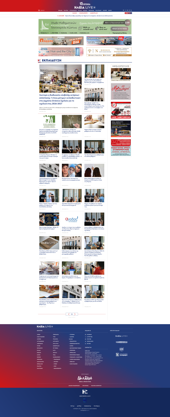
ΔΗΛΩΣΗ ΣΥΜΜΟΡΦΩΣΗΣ (74, 385)
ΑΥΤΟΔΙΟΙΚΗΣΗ (73, 10)
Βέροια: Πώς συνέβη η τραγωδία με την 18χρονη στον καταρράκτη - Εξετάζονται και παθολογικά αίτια (89, 15)
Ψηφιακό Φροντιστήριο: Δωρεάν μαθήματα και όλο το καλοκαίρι (92, 130)
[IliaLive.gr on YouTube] (127, 10)
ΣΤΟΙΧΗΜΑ (72, 334)
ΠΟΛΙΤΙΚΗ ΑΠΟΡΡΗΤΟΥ (96, 385)
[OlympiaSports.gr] (122, 342)
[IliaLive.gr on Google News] (129, 10)
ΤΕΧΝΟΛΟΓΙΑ (56, 334)
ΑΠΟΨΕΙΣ (105, 10)
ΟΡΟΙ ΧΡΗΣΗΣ (85, 385)
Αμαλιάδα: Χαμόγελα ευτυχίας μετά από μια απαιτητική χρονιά (71, 204)
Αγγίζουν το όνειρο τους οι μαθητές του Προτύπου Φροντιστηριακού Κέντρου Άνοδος (71, 228)
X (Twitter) (89, 336)
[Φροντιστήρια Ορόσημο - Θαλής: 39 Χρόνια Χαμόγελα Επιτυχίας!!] (49, 219)
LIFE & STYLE (55, 343)
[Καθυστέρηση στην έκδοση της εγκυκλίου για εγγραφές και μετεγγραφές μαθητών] (72, 242)
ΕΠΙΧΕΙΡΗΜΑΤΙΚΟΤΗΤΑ (75, 343)
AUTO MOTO (56, 341)
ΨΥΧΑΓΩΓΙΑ (55, 339)
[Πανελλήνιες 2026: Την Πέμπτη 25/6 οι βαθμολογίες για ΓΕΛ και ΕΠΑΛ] (94, 291)
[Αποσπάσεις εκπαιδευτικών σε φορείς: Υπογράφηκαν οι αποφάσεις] (72, 268)
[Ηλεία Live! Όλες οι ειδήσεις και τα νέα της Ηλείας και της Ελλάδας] (85, 5)
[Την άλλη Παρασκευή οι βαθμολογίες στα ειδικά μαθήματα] (94, 146)
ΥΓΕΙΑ (54, 336)
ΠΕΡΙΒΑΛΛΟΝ (40, 363)
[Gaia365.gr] (122, 348)
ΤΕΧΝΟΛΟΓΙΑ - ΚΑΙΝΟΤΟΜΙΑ (76, 357)
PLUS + (54, 350)
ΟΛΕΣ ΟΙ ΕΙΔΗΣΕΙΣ (40, 336)
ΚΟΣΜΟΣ (85, 10)
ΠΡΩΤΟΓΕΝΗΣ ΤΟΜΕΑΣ (75, 354)
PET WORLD (55, 348)
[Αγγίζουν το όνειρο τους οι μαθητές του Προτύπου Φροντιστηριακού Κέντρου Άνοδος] (72, 219)
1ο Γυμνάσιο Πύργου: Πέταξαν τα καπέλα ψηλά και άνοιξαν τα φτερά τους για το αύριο (48, 156)
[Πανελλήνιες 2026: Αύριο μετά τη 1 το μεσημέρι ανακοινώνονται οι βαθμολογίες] (49, 242)
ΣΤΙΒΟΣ (55, 363)
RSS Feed (89, 343)
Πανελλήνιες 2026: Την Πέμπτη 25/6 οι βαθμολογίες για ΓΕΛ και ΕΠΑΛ (93, 300)
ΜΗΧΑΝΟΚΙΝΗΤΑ (57, 368)
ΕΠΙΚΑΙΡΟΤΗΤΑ (73, 341)
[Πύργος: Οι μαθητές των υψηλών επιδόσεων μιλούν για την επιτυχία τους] (94, 195)
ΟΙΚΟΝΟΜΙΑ (91, 10)
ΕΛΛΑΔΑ (80, 10)
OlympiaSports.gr (87, 405)
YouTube (89, 339)
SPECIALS (55, 352)
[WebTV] (128, 13)
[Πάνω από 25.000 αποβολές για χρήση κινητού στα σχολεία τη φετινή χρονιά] (94, 268)
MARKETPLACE (56, 345)
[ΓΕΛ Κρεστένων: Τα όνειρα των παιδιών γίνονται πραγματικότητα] (72, 170)
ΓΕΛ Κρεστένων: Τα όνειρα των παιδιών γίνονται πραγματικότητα (71, 179)
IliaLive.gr (72, 405)
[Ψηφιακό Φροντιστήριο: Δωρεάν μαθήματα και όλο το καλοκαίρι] (94, 121)
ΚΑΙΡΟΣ (110, 10)
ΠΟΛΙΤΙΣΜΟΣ (98, 10)
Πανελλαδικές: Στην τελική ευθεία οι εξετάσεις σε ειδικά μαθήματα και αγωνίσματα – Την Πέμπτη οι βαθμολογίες (48, 302)
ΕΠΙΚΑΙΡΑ (60, 10)
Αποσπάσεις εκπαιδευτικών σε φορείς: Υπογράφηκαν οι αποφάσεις (71, 276)
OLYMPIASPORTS (56, 357)
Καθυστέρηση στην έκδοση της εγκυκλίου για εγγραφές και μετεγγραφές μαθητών (70, 252)
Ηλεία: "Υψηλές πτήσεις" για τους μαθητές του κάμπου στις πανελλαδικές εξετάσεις (48, 205)
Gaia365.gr (79, 405)
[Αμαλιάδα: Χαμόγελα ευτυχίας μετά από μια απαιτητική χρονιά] (72, 195)
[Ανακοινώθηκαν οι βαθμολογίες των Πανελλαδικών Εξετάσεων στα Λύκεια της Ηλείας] (94, 219)
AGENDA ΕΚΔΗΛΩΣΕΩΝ (75, 359)
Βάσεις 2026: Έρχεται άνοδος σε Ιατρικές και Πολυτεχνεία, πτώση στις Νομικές (93, 180)
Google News (90, 341)
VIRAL (54, 354)
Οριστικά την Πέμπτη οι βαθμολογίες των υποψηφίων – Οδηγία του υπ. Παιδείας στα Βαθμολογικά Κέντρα (72, 301)
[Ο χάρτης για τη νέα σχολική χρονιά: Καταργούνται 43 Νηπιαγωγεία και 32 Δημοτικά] (49, 268)
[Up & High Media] (85, 379)
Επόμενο (75, 314)
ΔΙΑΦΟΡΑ (72, 336)
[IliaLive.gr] (122, 336)
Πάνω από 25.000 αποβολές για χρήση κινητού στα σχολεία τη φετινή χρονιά (94, 277)
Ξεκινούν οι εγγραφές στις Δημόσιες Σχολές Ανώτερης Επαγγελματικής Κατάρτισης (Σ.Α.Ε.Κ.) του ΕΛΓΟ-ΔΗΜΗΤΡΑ (48, 132)
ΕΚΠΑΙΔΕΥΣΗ (39, 348)
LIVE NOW (61, 16)
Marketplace (94, 13)
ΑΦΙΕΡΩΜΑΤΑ (40, 343)
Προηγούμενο (69, 314)
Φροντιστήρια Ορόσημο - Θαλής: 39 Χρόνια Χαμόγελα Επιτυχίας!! (48, 228)
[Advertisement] (121, 166)
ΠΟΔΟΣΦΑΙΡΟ (57, 359)
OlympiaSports (83, 13)
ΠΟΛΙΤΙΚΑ (66, 10)
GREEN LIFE (72, 361)
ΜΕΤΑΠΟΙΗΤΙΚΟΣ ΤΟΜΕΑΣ (75, 348)
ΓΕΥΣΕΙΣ (38, 345)
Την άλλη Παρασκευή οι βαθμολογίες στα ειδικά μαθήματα (94, 155)
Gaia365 (74, 13)
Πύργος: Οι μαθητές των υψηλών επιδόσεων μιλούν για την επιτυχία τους (93, 205)
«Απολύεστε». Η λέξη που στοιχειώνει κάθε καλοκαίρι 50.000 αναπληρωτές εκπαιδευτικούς (71, 131)
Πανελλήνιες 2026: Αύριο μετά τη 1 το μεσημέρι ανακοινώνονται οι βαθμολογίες (48, 252)
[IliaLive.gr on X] (125, 10)
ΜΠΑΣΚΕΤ (56, 361)
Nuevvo (87, 410)
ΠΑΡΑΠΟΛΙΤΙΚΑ (40, 361)
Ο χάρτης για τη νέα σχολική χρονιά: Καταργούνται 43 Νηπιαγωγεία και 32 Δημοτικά (48, 277)
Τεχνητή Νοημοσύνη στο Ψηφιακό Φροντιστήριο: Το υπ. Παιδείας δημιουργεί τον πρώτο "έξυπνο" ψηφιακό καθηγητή (48, 181)
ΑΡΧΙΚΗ (38, 334)
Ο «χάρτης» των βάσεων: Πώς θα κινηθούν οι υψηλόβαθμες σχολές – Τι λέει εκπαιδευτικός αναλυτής (72, 156)
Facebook (89, 334)
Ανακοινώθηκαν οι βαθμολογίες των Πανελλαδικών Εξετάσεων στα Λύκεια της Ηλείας (94, 228)
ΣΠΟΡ (55, 366)
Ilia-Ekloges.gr (97, 405)
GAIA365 (71, 339)
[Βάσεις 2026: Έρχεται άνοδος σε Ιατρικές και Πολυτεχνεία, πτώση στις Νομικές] (94, 170)
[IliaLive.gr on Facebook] (123, 10)
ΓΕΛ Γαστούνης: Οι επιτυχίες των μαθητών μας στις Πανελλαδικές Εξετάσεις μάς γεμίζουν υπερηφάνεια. (94, 80)
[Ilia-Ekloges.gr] (122, 355)
